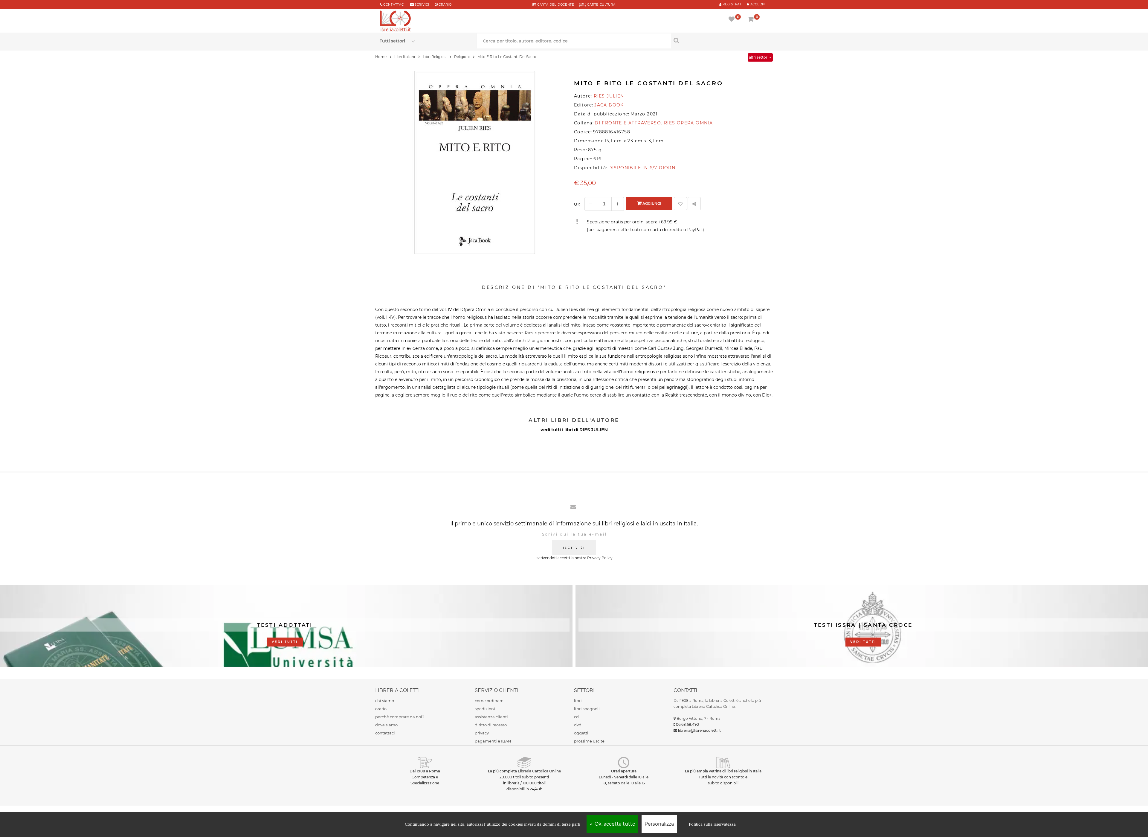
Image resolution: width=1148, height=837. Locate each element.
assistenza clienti (491, 716)
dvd (577, 724)
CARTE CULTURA (601, 5)
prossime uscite (589, 741)
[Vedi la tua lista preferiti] (733, 19)
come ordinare (489, 700)
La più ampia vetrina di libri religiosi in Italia (723, 771)
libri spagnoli (587, 708)
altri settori (759, 57)
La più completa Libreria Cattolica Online (524, 771)
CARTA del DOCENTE (555, 5)
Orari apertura (623, 771)
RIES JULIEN (593, 429)
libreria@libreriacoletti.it (699, 730)
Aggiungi (651, 203)
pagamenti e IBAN (493, 741)
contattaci (385, 733)
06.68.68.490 (687, 724)
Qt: (577, 204)
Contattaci (394, 5)
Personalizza (659, 824)
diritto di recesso (491, 724)
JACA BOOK (609, 105)
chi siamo (384, 700)
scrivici (422, 5)
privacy (482, 733)
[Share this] (694, 203)
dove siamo (386, 724)
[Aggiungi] (618, 204)
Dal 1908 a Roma (425, 771)
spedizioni (485, 708)
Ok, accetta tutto (614, 824)
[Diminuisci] (591, 204)
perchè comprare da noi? (399, 716)
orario (445, 5)
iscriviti (574, 547)
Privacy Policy (600, 558)
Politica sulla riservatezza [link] (712, 824)
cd (576, 716)
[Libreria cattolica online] (395, 21)
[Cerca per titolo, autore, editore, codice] (719, 40)
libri (578, 700)
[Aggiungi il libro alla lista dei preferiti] (680, 203)
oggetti (581, 733)
